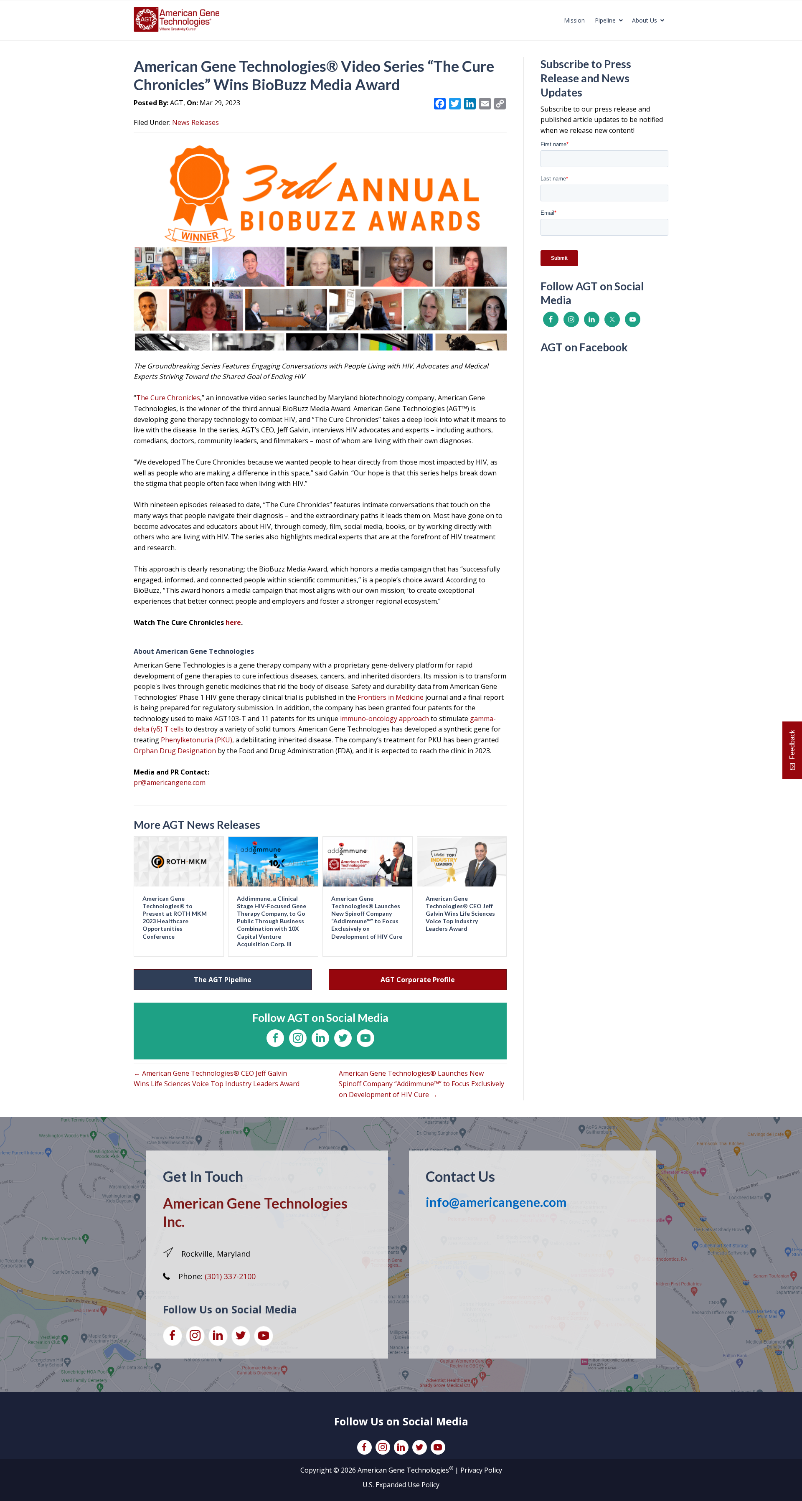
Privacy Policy (481, 1470)
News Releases (195, 122)
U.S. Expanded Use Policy (401, 1484)
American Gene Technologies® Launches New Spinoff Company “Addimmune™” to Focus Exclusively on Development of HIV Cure (366, 917)
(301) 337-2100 (230, 1276)
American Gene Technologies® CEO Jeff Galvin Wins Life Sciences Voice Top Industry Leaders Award (460, 913)
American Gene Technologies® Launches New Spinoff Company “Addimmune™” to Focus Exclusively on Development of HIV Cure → (421, 1084)
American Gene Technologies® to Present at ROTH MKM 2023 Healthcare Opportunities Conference (174, 917)
